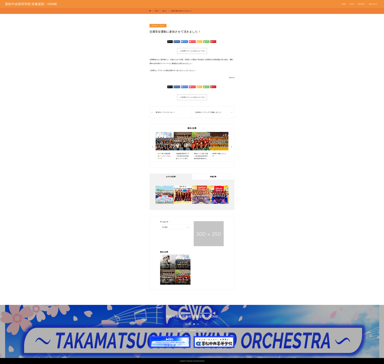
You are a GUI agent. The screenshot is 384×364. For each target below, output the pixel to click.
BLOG (352, 4)
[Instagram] (186, 324)
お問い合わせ (373, 4)
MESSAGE (361, 4)
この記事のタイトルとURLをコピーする (192, 51)
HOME (344, 4)
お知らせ (162, 25)
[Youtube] (194, 324)
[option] (165, 146)
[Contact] (198, 324)
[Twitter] (190, 324)
